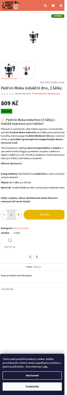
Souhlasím (32, 386)
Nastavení (32, 375)
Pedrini (62, 82)
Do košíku (45, 214)
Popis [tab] (29, 267)
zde (45, 367)
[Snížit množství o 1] (4, 214)
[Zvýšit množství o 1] (19, 214)
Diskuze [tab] (37, 267)
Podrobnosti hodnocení (46, 93)
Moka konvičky (21, 228)
